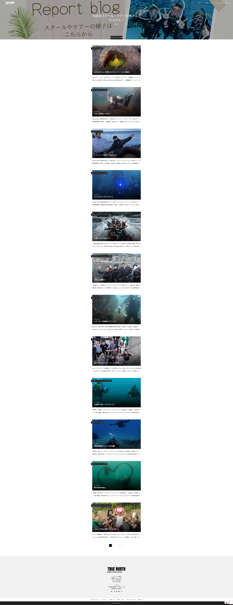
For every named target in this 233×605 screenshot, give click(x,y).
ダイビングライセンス (182, 3)
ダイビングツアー (192, 3)
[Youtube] (119, 591)
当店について (228, 3)
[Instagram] (114, 591)
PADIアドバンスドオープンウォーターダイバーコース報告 (101, 214)
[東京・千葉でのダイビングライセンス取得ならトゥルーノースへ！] (10, 3)
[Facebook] (116, 591)
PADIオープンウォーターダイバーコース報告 (99, 89)
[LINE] (111, 591)
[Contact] (121, 591)
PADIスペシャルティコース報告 (97, 48)
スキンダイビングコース (218, 3)
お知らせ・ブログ (208, 3)
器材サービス (200, 3)
